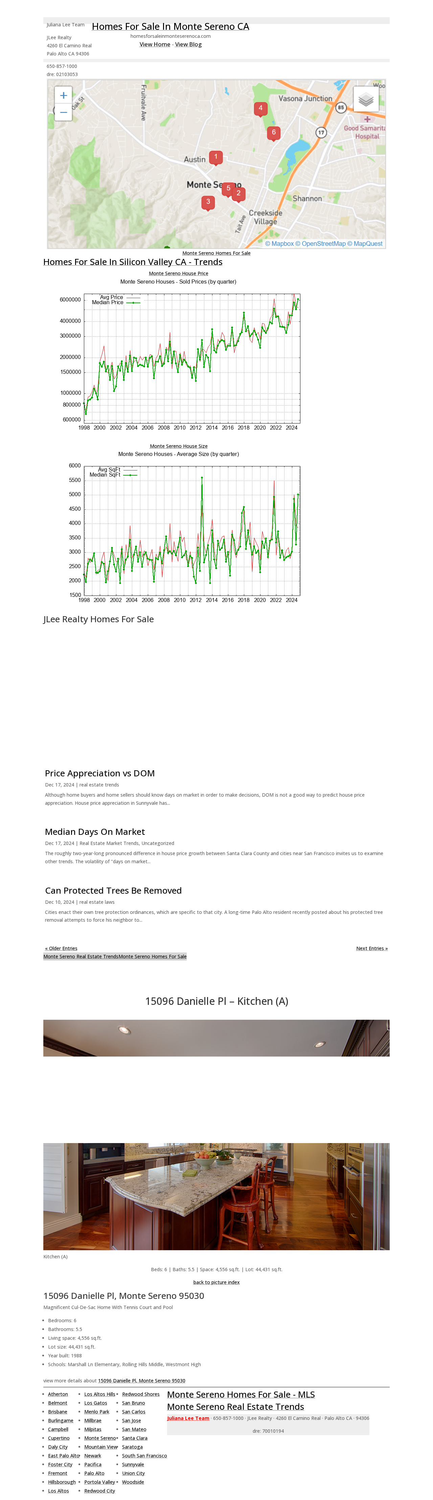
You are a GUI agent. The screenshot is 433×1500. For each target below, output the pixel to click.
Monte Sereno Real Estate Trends (80, 956)
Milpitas (92, 1429)
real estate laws (97, 902)
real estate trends (99, 784)
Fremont (57, 1473)
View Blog (188, 44)
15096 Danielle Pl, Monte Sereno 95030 (141, 1380)
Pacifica (92, 1464)
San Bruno (133, 1403)
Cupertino (59, 1438)
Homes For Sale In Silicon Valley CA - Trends (133, 262)
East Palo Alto (63, 1455)
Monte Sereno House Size (179, 446)
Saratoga (132, 1447)
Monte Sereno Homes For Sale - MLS (241, 1394)
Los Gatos (95, 1403)
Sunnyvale (133, 1464)
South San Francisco (144, 1455)
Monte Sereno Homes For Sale (216, 253)
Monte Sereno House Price (178, 273)
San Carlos (133, 1411)
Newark (92, 1455)
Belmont (57, 1403)
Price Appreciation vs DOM (100, 773)
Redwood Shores (141, 1394)
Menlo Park (96, 1411)
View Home (155, 44)
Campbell (58, 1429)
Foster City (60, 1464)
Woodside (133, 1482)
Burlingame (60, 1420)
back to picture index (216, 1282)
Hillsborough (62, 1482)
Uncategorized (157, 843)
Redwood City (99, 1490)
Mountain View (100, 1447)
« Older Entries (61, 948)
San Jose (131, 1420)
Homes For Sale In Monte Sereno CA (170, 26)
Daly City (58, 1447)
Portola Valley (99, 1482)
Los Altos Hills (99, 1394)
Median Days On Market (95, 831)
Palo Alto (94, 1473)
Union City (133, 1473)
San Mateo (134, 1429)
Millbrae (92, 1420)
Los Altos (58, 1490)
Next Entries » (372, 948)
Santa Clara (134, 1438)
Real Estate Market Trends (109, 843)
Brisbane (57, 1411)
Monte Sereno (100, 1438)
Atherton (58, 1394)
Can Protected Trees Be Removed (113, 890)
